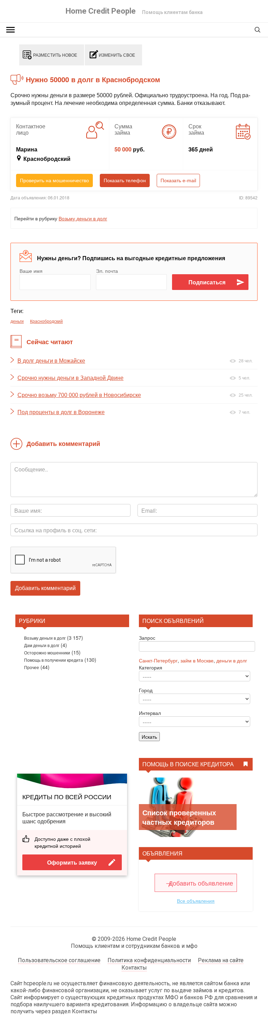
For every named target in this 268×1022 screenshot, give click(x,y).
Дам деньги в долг (41, 645)
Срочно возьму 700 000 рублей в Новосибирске (79, 395)
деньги (17, 321)
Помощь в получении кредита (53, 660)
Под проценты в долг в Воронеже (61, 412)
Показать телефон (125, 180)
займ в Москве (197, 660)
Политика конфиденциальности (149, 960)
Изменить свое (117, 55)
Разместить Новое (55, 55)
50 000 (123, 149)
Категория (150, 667)
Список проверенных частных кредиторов (179, 817)
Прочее (31, 667)
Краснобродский (46, 321)
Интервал (150, 712)
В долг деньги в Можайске (51, 361)
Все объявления (196, 900)
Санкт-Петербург (158, 660)
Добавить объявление (201, 882)
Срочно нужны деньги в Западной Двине (70, 378)
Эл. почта (107, 270)
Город (145, 690)
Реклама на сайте (221, 960)
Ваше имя (31, 270)
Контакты (134, 967)
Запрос (147, 637)
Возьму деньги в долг (83, 218)
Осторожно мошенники (47, 652)
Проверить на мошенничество (54, 180)
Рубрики (32, 621)
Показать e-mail (178, 180)
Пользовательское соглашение (59, 960)
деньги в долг (231, 660)
